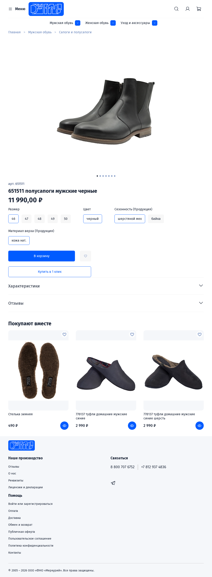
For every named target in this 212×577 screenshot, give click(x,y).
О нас (12, 473)
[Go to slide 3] (103, 176)
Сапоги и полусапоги (75, 32)
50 (65, 219)
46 (13, 219)
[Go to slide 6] (111, 176)
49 (52, 219)
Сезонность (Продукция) (133, 209)
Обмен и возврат (20, 525)
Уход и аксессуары (135, 23)
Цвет (87, 209)
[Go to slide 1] (97, 176)
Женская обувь (96, 23)
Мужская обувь (61, 23)
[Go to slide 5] (109, 176)
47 (26, 219)
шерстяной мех (130, 219)
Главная (14, 32)
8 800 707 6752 (123, 467)
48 (39, 219)
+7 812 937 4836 (153, 467)
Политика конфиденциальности (30, 545)
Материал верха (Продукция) (31, 231)
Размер (14, 209)
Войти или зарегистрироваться (30, 504)
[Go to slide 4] (106, 176)
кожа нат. (19, 240)
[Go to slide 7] (114, 176)
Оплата (13, 511)
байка (156, 219)
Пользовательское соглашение (29, 538)
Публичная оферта (21, 532)
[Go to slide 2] (100, 176)
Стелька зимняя (20, 414)
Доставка (14, 518)
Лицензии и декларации (25, 487)
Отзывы (13, 466)
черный (93, 219)
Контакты (14, 552)
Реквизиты (15, 480)
